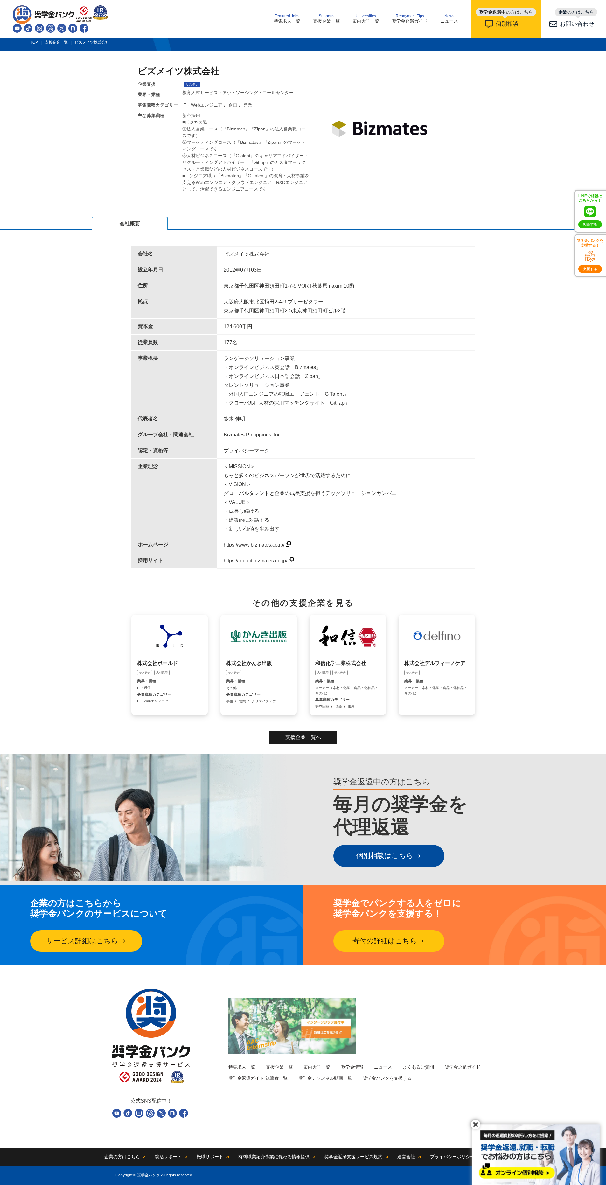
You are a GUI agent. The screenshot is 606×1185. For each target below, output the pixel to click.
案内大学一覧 (365, 19)
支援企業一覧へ (303, 737)
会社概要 (130, 223)
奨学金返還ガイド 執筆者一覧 (258, 1078)
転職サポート (210, 1156)
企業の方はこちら (122, 1156)
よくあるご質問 (418, 1067)
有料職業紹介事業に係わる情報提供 (274, 1156)
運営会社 (406, 1156)
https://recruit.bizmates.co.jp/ (256, 560)
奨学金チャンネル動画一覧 (325, 1078)
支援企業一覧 (326, 19)
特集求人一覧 (287, 19)
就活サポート (168, 1156)
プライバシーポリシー (452, 1156)
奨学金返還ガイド (410, 19)
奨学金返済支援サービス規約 (353, 1156)
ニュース (449, 19)
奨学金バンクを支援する (387, 1078)
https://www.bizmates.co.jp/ (255, 544)
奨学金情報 (352, 1067)
